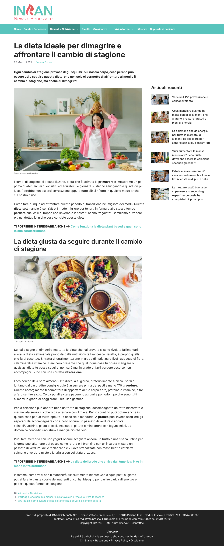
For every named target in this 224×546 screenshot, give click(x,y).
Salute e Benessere (35, 29)
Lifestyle (142, 29)
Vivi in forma (122, 29)
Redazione (101, 540)
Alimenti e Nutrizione (62, 29)
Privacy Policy (119, 540)
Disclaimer (137, 540)
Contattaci (138, 523)
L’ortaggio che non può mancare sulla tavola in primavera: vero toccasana (61, 496)
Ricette (86, 29)
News (17, 29)
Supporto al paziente (162, 29)
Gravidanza (100, 29)
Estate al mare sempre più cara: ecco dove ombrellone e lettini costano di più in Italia (191, 175)
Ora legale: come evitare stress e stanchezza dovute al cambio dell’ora (59, 500)
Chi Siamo (86, 540)
